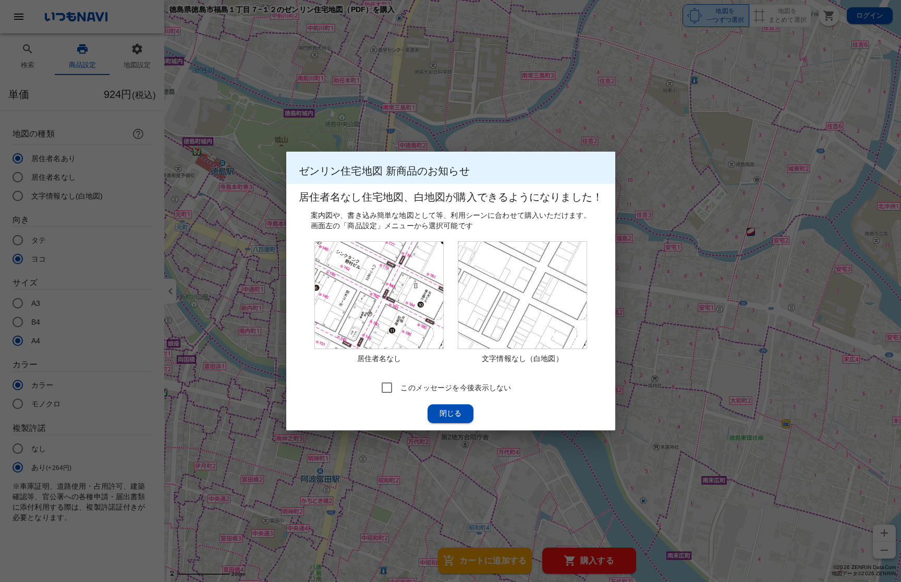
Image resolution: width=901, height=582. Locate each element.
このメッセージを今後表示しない (455, 387)
